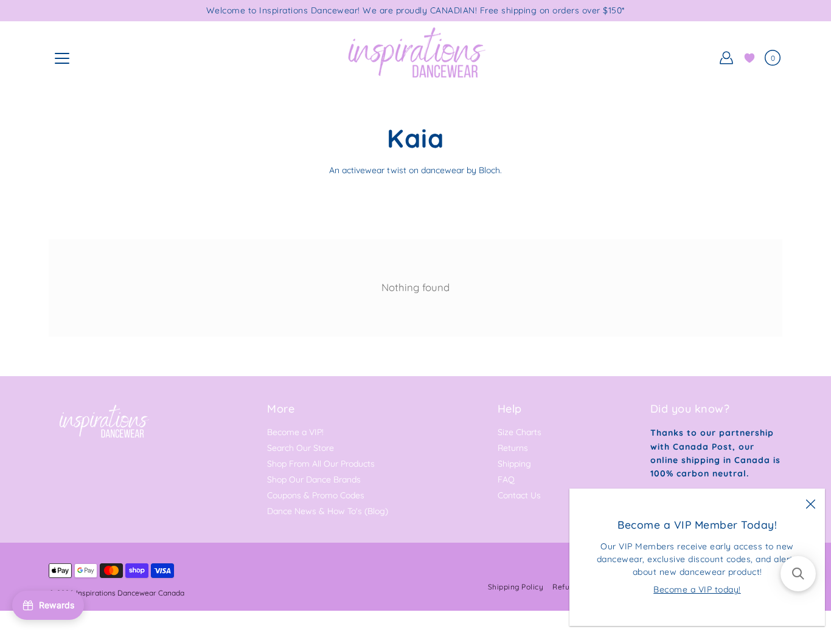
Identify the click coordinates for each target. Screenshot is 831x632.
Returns (513, 447)
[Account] (726, 57)
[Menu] (62, 58)
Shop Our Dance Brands (314, 479)
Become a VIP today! (697, 589)
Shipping (514, 463)
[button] (798, 573)
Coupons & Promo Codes (315, 495)
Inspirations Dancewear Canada (130, 592)
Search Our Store (300, 447)
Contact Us (519, 495)
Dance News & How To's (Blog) (327, 511)
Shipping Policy (516, 586)
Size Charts (519, 432)
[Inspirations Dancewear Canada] (415, 57)
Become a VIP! (295, 432)
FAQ (506, 479)
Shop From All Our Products (321, 463)
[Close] (810, 503)
